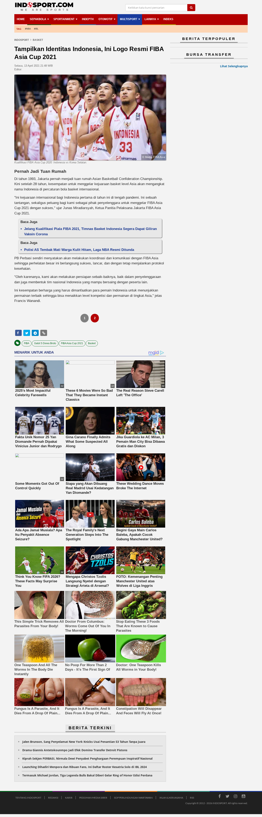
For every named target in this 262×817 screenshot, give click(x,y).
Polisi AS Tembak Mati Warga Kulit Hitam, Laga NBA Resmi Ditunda (79, 250)
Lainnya (150, 19)
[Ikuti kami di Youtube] (243, 797)
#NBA (28, 28)
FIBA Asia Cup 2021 (72, 343)
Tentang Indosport (28, 797)
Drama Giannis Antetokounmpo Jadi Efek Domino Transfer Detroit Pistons (74, 750)
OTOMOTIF (105, 19)
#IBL (36, 28)
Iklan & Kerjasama (171, 797)
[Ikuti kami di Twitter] (227, 797)
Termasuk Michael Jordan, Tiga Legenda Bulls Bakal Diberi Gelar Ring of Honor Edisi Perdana (87, 775)
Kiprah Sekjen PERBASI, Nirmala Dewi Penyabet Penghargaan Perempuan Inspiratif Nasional (87, 758)
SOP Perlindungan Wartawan (133, 797)
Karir (68, 797)
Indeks (168, 19)
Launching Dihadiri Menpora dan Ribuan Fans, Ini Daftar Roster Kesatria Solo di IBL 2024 (84, 767)
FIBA (26, 343)
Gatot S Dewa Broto (45, 343)
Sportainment (64, 19)
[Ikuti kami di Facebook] (219, 797)
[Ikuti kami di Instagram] (235, 797)
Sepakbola (38, 19)
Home (21, 19)
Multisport (128, 19)
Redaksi (53, 797)
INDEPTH (88, 19)
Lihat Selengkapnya (234, 66)
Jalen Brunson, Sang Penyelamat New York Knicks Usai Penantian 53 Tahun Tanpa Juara (83, 742)
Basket (92, 343)
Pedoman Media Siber (93, 797)
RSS (192, 797)
